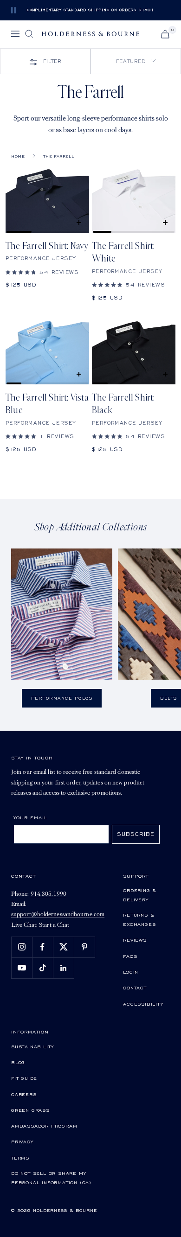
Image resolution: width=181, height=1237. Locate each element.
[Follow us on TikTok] (42, 967)
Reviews (135, 940)
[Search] (29, 34)
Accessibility (143, 1004)
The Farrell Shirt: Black (123, 404)
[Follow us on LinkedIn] (63, 967)
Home (18, 156)
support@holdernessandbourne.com (57, 915)
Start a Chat (54, 925)
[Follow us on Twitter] (63, 947)
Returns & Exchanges (139, 919)
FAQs (130, 956)
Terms (20, 1157)
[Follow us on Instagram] (21, 947)
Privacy (22, 1141)
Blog (18, 1062)
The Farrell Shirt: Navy (47, 246)
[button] (135, 61)
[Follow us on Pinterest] (84, 947)
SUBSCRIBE (136, 834)
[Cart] (165, 34)
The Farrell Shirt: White (123, 252)
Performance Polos (62, 698)
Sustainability (32, 1046)
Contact (135, 987)
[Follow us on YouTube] (21, 967)
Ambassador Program (44, 1125)
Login (130, 972)
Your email (30, 817)
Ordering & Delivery (139, 895)
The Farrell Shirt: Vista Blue (47, 404)
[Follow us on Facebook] (42, 947)
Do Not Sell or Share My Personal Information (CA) (51, 1178)
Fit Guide (24, 1078)
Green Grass (30, 1110)
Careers (24, 1094)
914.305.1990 (48, 894)
